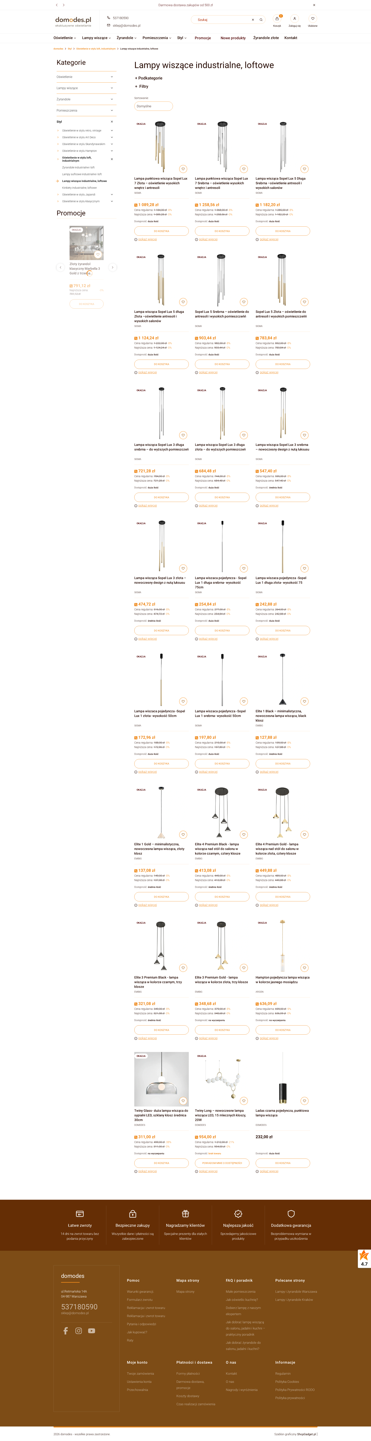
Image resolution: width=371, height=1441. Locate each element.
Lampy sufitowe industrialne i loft (82, 174)
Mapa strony (185, 1291)
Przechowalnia (137, 1390)
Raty (130, 1340)
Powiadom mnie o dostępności (222, 1163)
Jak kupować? (137, 1332)
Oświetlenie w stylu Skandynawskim (83, 144)
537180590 (120, 18)
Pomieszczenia (67, 110)
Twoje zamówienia (140, 1373)
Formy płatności (188, 1373)
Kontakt (231, 1373)
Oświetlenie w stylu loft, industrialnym (96, 48)
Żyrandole (63, 99)
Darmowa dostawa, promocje (190, 1385)
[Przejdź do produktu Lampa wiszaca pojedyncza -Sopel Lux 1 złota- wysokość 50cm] (161, 680)
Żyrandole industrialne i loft (78, 167)
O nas (230, 1382)
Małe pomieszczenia (240, 1291)
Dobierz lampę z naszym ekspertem (243, 1311)
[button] (314, 5)
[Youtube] (91, 1330)
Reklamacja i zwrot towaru (146, 1308)
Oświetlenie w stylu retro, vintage (81, 130)
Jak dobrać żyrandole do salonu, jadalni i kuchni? (243, 1346)
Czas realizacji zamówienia (195, 1404)
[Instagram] (78, 1330)
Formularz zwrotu (139, 1300)
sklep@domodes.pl (126, 25)
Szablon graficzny (295, 1434)
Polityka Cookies (287, 1382)
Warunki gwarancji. (140, 1291)
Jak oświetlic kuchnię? (242, 1300)
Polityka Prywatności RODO (295, 1390)
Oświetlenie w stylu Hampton (79, 150)
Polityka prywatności (290, 1398)
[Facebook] (65, 1330)
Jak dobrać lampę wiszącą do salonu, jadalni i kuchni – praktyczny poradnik (245, 1328)
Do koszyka (86, 304)
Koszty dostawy (187, 1396)
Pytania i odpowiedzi (141, 1324)
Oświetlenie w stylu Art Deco (79, 137)
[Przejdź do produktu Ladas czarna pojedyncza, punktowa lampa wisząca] (283, 1079)
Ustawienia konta (139, 1382)
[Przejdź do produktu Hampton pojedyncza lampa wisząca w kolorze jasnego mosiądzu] (283, 946)
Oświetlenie (64, 77)
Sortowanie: (141, 98)
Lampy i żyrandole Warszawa (296, 1291)
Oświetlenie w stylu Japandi (78, 194)
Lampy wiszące (67, 88)
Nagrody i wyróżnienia (242, 1390)
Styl (70, 48)
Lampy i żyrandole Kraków (294, 1300)
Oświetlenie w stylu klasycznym (81, 201)
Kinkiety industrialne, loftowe (79, 187)
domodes (58, 48)
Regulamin (283, 1373)
